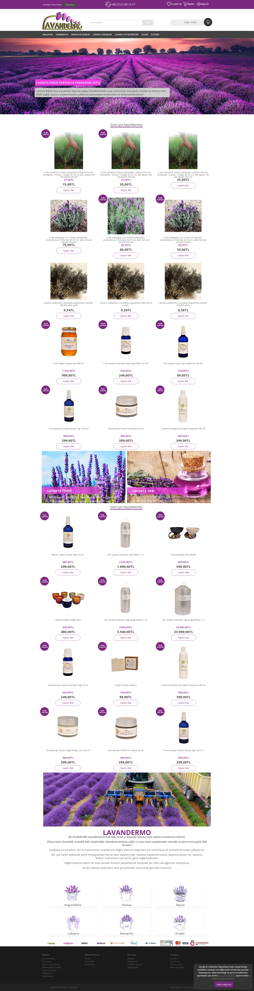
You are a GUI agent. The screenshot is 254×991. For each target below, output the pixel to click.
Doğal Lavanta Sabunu (126, 685)
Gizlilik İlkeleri (47, 976)
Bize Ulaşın (56, 4)
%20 (103, 132)
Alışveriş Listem (176, 964)
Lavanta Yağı (145, 115)
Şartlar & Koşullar (49, 970)
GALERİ (144, 34)
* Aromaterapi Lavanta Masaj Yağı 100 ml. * (69, 428)
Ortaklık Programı (134, 964)
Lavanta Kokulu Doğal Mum (68, 619)
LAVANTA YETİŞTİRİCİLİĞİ (126, 34)
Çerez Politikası (48, 958)
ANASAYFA (48, 34)
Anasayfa (47, 4)
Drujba (125, 118)
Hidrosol (194, 115)
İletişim (88, 958)
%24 (102, 645)
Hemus (118, 118)
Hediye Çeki (132, 961)
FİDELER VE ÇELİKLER (80, 34)
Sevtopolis (133, 118)
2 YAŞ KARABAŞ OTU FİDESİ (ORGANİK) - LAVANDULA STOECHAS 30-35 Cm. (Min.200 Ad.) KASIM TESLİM (126, 240)
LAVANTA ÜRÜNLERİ (102, 34)
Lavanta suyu (156, 115)
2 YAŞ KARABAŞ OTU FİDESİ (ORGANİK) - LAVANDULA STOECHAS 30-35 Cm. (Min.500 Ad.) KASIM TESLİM (183, 240)
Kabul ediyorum (224, 984)
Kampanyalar (132, 967)
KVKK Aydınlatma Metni (51, 967)
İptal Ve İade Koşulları (51, 964)
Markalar (131, 958)
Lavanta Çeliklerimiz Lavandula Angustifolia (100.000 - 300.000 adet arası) (68, 303)
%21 (46, 389)
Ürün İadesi (89, 961)
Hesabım (174, 958)
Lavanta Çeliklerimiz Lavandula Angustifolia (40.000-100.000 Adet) (183, 303)
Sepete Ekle (68, 190)
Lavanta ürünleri (132, 115)
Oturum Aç (69, 5)
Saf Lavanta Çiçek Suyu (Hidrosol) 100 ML (183, 363)
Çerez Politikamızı (226, 975)
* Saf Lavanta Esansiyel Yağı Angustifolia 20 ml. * (126, 363)
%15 (102, 580)
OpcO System (175, 987)
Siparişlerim (175, 961)
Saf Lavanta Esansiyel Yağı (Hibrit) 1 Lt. (125, 554)
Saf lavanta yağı (169, 115)
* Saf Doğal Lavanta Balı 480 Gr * (69, 363)
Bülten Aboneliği (177, 967)
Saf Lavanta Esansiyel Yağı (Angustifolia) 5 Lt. (183, 619)
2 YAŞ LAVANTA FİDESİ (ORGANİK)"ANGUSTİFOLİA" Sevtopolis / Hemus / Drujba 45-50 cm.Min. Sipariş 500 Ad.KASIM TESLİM (69, 174)
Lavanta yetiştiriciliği (116, 115)
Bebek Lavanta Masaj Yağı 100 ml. (68, 554)
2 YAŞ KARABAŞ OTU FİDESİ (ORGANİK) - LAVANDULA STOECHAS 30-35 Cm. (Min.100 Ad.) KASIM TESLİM (69, 240)
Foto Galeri (46, 961)
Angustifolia (204, 115)
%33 (160, 198)
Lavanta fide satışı (70, 115)
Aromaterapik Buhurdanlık (183, 554)
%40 (46, 132)
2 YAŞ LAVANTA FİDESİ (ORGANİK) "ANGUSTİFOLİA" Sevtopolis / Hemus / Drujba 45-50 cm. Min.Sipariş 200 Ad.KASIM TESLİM (126, 174)
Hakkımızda (62, 34)
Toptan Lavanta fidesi (53, 115)
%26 (46, 323)
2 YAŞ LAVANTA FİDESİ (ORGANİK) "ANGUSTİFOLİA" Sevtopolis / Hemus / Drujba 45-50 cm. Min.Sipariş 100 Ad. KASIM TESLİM (183, 174)
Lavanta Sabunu (183, 115)
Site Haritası (90, 964)
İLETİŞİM (155, 34)
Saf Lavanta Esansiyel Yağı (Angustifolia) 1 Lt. (125, 619)
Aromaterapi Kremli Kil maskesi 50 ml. (126, 428)
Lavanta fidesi (84, 115)
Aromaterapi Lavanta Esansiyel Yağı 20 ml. (68, 685)
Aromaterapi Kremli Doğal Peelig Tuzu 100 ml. (68, 750)
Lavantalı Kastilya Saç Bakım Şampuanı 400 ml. (183, 428)
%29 (103, 323)
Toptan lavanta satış (99, 115)
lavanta (127, 845)
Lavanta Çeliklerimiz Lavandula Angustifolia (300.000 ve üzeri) (126, 303)
